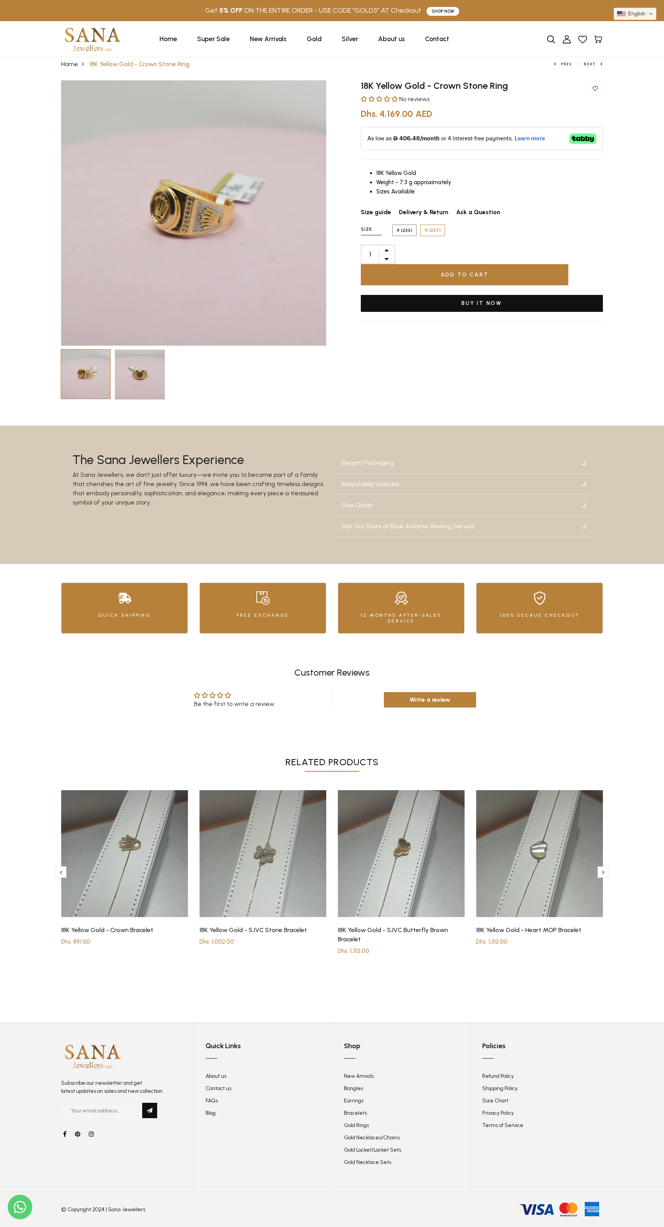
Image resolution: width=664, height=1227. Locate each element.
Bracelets (355, 1113)
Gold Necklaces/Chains (372, 1137)
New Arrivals (268, 39)
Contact (437, 39)
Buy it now (481, 303)
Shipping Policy (500, 1088)
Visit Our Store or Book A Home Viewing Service (408, 526)
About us (391, 39)
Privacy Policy (498, 1113)
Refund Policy (498, 1076)
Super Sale (213, 39)
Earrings (354, 1100)
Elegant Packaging (368, 462)
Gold (314, 39)
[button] (380, 99)
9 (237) (433, 230)
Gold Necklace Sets (367, 1162)
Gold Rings (356, 1125)
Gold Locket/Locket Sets (372, 1150)
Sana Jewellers (126, 1209)
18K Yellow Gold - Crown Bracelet (107, 930)
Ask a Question (478, 212)
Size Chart (495, 1100)
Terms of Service (502, 1125)
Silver (350, 39)
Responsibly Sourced (370, 484)
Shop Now (443, 11)
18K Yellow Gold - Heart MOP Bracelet (528, 930)
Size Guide (357, 505)
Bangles (353, 1088)
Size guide (376, 212)
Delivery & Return (423, 212)
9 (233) (404, 230)
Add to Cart (465, 274)
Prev (566, 64)
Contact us (218, 1088)
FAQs (212, 1100)
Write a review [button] (430, 699)
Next (590, 64)
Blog (211, 1113)
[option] (193, 213)
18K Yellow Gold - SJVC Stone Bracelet (253, 930)
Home (168, 39)
